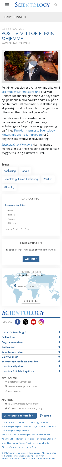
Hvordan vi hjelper (13, 366)
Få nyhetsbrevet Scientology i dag (25, 408)
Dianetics (22, 422)
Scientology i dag (12, 352)
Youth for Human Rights (37, 443)
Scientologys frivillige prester (15, 430)
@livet (10, 210)
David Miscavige (30, 426)
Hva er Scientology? (14, 332)
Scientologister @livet (15, 205)
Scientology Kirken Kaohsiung (21, 92)
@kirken (47, 179)
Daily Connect (10, 356)
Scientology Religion (11, 426)
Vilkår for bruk (28, 458)
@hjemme (12, 223)
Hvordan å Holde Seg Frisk (17, 229)
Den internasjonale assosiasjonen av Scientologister (26, 434)
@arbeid (11, 219)
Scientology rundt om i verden (20, 361)
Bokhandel (8, 347)
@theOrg (9, 187)
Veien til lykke (8, 438)
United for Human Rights (13, 443)
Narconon (21, 438)
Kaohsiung (10, 171)
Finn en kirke (14, 391)
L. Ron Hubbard (9, 422)
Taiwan (25, 171)
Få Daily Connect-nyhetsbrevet (23, 403)
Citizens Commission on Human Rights (19, 447)
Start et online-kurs (48, 426)
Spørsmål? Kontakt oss (20, 381)
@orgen (11, 214)
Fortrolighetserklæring (23, 455)
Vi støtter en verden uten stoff (42, 438)
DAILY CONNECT (31, 198)
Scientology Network (38, 422)
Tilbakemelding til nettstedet (22, 386)
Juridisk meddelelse (46, 458)
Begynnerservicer (12, 342)
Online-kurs (9, 337)
